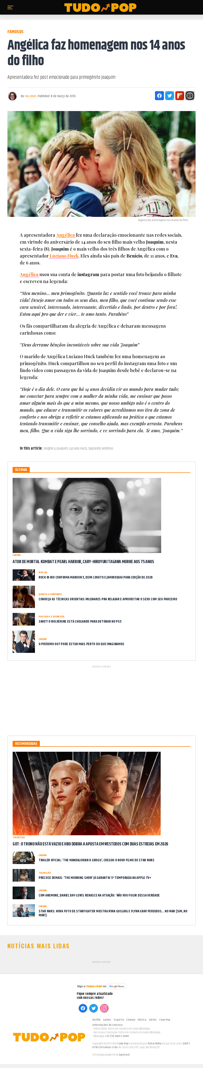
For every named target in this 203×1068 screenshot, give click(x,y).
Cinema (130, 1019)
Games (107, 1019)
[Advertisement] (101, 700)
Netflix (96, 1019)
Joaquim (62, 449)
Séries (153, 1019)
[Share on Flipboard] (179, 95)
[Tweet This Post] (169, 95)
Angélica (49, 449)
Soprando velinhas (100, 449)
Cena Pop (164, 1019)
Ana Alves (30, 96)
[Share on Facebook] (159, 95)
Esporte (119, 1019)
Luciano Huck (78, 449)
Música (142, 1019)
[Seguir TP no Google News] (101, 990)
